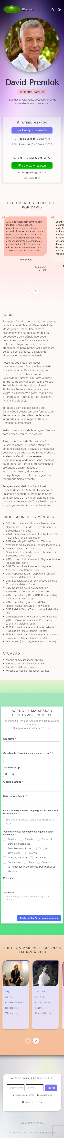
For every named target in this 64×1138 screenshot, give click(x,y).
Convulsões (14, 852)
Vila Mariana (11, 1013)
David (43, 267)
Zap (41, 1102)
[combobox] (8, 773)
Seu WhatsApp (12, 767)
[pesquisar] (53, 9)
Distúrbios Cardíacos (19, 843)
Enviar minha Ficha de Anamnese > (39, 918)
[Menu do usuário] (59, 9)
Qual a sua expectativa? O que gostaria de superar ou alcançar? (31, 812)
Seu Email (9, 892)
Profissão (8, 878)
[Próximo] (36, 291)
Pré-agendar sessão (34, 130)
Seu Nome (9, 738)
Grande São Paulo (44, 1013)
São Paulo (10, 997)
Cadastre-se (46, 1095)
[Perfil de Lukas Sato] (45, 973)
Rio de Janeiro (42, 1002)
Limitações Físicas (17, 857)
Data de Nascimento (15, 796)
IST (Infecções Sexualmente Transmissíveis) (31, 866)
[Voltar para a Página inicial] (11, 9)
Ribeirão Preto (12, 1007)
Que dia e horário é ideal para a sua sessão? (28, 753)
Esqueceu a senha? (24, 1095)
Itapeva (39, 1007)
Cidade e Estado (13, 781)
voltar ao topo (34, 1123)
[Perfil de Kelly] (15, 973)
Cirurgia (43, 848)
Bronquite (47, 862)
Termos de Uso (47, 1132)
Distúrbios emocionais (19, 848)
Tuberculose (14, 862)
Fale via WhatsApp (34, 165)
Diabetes (29, 839)
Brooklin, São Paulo (15, 1002)
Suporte (29, 1102)
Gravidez (13, 839)
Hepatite (12, 871)
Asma (31, 862)
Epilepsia (32, 852)
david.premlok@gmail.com (34, 172)
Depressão (47, 839)
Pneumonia (41, 857)
